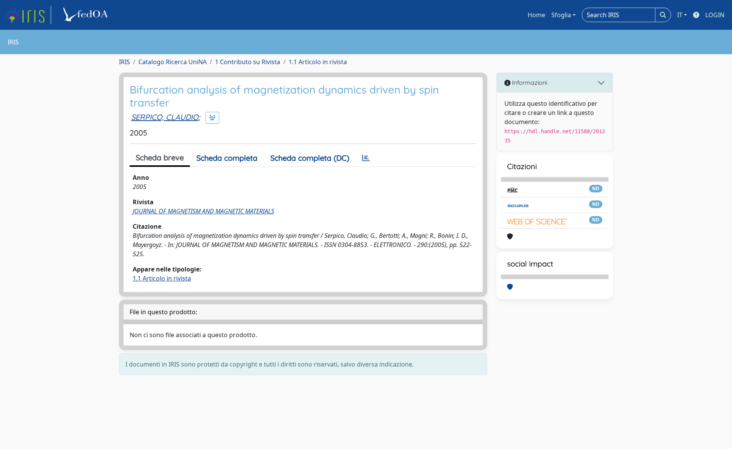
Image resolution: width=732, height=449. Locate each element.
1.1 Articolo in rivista (318, 62)
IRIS (124, 62)
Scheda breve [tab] (160, 157)
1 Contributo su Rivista (247, 62)
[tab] (366, 158)
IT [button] (679, 15)
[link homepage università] (87, 15)
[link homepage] (28, 15)
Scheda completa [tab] (226, 158)
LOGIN (714, 15)
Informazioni (528, 82)
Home (536, 15)
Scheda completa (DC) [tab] (309, 158)
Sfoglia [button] (561, 15)
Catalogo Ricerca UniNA (172, 62)
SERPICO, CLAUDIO (164, 117)
